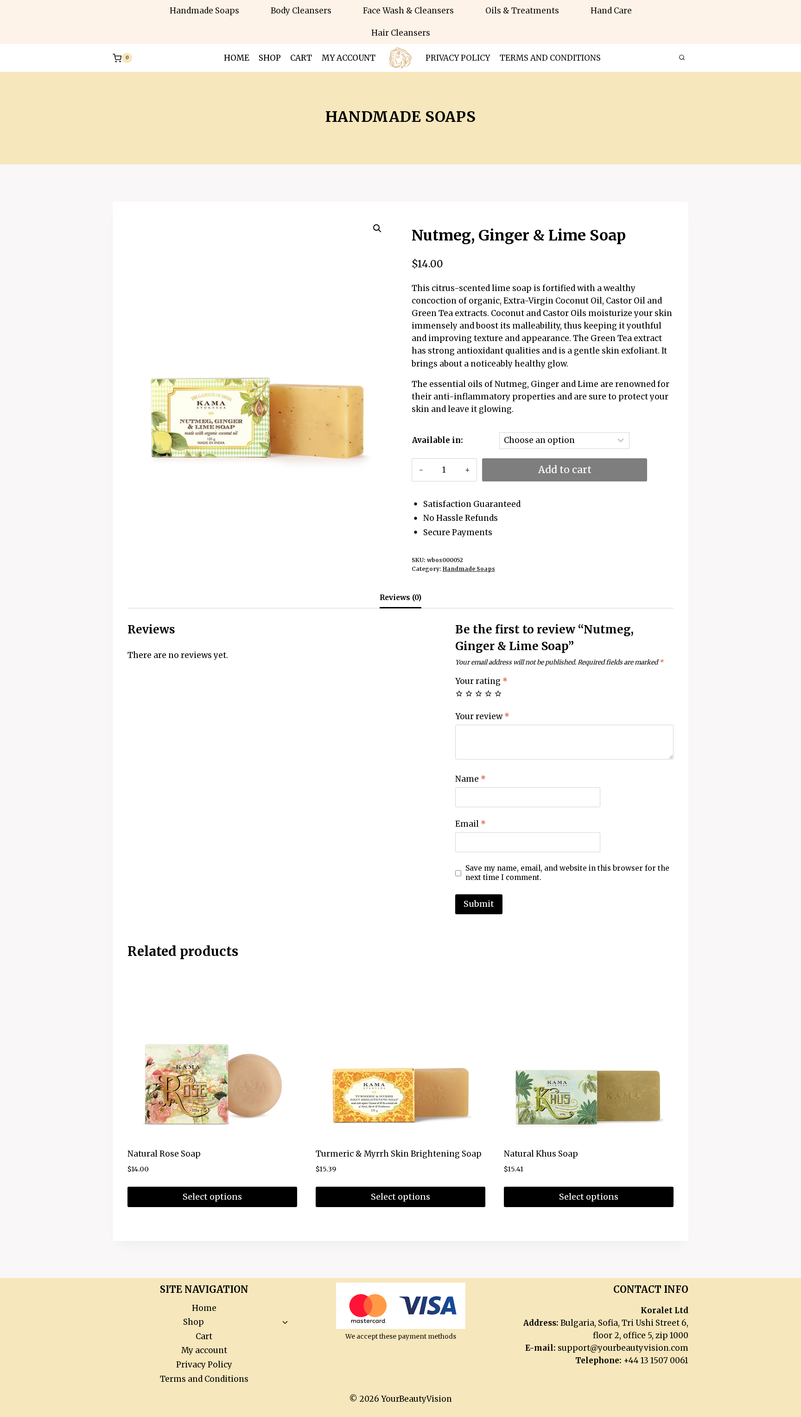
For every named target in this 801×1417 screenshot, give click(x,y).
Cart (301, 58)
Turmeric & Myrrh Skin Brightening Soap (399, 1154)
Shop (270, 58)
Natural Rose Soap (164, 1154)
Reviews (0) (400, 597)
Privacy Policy (458, 58)
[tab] (400, 599)
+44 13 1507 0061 (655, 1360)
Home (236, 58)
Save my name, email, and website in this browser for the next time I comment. (567, 873)
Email (470, 824)
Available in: (437, 440)
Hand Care (611, 11)
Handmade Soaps (204, 11)
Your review (482, 716)
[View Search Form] (681, 57)
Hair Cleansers (400, 33)
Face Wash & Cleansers (408, 11)
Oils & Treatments (522, 11)
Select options (212, 1196)
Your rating (481, 681)
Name (470, 779)
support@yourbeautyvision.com (623, 1348)
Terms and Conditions (550, 58)
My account (348, 58)
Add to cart (564, 469)
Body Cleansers (301, 11)
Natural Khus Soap (541, 1154)
